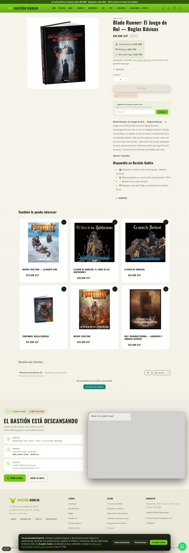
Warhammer (73, 508)
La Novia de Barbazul (134, 269)
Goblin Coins (74, 528)
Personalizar (141, 542)
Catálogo (72, 503)
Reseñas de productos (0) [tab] (31, 372)
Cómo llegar (16, 478)
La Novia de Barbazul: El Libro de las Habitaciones (91, 270)
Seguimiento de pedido (117, 513)
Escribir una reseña (94, 386)
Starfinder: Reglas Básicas (35, 336)
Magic (70, 513)
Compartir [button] (122, 198)
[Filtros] (148, 372)
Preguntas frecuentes (116, 523)
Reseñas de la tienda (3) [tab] (55, 372)
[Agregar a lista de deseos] (63, 222)
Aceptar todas (158, 542)
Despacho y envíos (115, 508)
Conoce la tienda (114, 503)
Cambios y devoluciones (118, 518)
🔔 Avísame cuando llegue (125, 95)
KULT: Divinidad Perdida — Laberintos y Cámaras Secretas (143, 337)
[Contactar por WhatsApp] (182, 546)
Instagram (150, 523)
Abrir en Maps (37, 478)
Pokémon (72, 518)
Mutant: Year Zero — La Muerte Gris (39, 269)
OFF (8, 549)
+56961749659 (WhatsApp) (24, 465)
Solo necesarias (122, 542)
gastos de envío (144, 60)
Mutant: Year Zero (82, 336)
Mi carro (110, 528)
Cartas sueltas (74, 523)
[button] (163, 8)
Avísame (162, 112)
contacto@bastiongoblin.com (26, 468)
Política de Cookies (44, 547)
